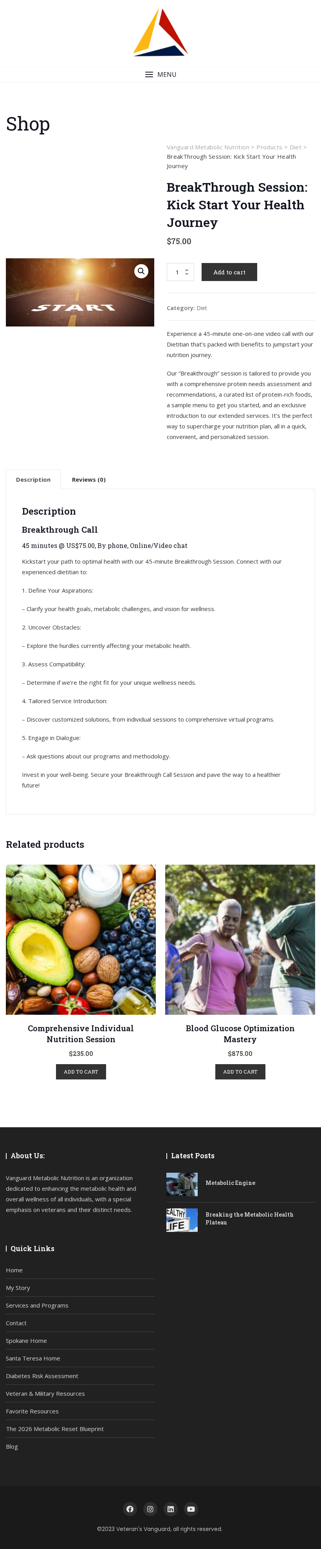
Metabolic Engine (230, 1182)
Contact (16, 1323)
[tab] (33, 479)
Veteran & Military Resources (45, 1393)
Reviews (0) (89, 479)
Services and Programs (37, 1305)
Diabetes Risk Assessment (42, 1376)
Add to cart (229, 272)
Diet (202, 308)
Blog (12, 1446)
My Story (18, 1287)
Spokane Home (26, 1340)
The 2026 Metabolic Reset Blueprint (55, 1429)
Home (14, 1270)
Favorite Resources (32, 1411)
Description (33, 479)
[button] (160, 74)
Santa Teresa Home (33, 1358)
